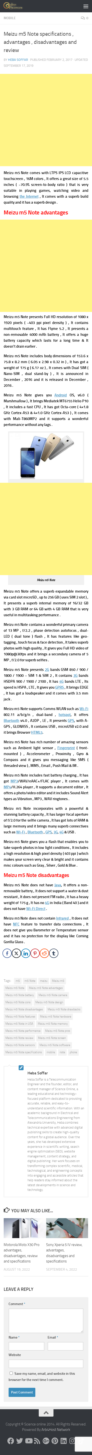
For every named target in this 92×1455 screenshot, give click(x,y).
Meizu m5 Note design (49, 1002)
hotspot (65, 714)
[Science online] (10, 1441)
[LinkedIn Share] (25, 953)
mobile (51, 1052)
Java (57, 885)
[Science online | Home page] (17, 6)
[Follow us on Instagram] (72, 1441)
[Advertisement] (46, 120)
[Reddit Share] (44, 953)
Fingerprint (66, 748)
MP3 (14, 781)
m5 (18, 981)
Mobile (10, 18)
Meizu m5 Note (14, 988)
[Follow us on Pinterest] (55, 1441)
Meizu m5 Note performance (22, 1031)
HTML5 (36, 732)
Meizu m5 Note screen (52, 1038)
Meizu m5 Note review (19, 1038)
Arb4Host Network (55, 1429)
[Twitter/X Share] (16, 953)
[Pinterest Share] (35, 953)
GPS (71, 720)
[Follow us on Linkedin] (63, 1441)
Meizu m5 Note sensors (20, 1045)
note (62, 1052)
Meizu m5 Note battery (19, 995)
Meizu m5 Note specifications (23, 1052)
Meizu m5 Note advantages (46, 988)
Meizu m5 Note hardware (55, 1016)
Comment (17, 1304)
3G (75, 675)
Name (14, 1337)
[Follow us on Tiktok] (81, 1441)
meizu (43, 981)
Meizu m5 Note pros (57, 1031)
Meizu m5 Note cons (18, 1002)
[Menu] (86, 6)
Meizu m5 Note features (20, 1016)
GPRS (59, 687)
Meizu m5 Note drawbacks (64, 1009)
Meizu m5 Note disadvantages (24, 1009)
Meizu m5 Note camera (53, 995)
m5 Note (30, 981)
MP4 (7, 787)
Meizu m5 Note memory (53, 1023)
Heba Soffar (18, 60)
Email (53, 1337)
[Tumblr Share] (53, 953)
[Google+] (46, 1441)
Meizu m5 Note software (54, 1045)
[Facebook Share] (7, 953)
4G (61, 681)
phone (73, 1052)
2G (47, 669)
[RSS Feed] (37, 1441)
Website (15, 1355)
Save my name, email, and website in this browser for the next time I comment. (42, 1377)
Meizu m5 (58, 981)
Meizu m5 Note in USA (19, 1023)
